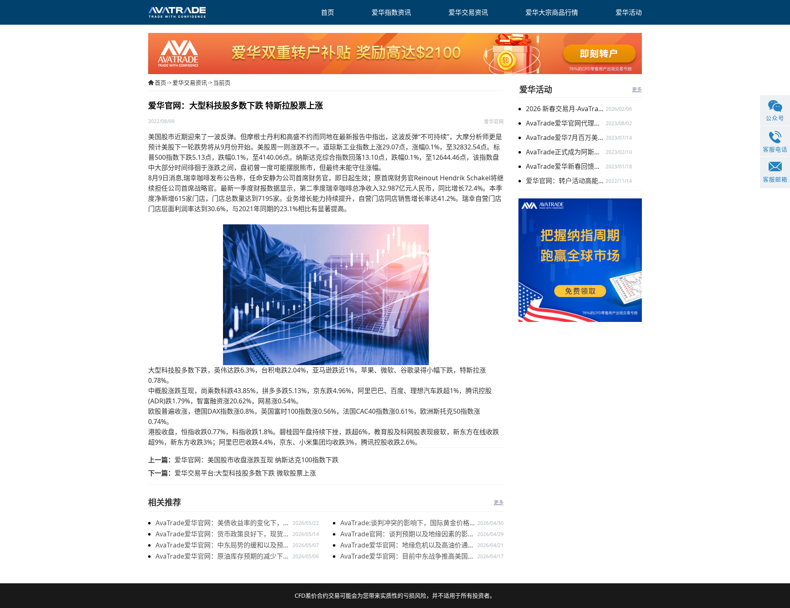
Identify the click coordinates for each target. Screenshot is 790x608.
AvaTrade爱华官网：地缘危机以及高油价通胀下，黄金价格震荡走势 (407, 545)
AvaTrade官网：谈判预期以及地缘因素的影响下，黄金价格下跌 (407, 534)
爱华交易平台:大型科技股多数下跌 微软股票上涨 (245, 473)
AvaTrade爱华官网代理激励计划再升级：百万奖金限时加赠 (566, 123)
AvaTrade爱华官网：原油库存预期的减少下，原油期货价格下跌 (223, 557)
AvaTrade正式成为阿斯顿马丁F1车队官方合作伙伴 (566, 151)
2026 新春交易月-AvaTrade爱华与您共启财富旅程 (566, 108)
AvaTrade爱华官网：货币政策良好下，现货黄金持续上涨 (223, 534)
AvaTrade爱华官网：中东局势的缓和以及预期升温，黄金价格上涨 (223, 545)
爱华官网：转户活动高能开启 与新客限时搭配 (566, 180)
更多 (499, 502)
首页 (160, 82)
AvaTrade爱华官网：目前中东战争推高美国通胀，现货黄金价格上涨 (407, 557)
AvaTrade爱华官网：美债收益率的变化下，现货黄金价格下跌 (223, 523)
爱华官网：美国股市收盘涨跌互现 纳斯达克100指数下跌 (256, 459)
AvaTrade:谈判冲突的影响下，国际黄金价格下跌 (408, 523)
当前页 (221, 82)
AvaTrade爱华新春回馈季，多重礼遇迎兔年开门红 (566, 166)
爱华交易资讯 (189, 82)
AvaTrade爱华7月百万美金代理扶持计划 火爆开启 (566, 137)
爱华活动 (535, 89)
